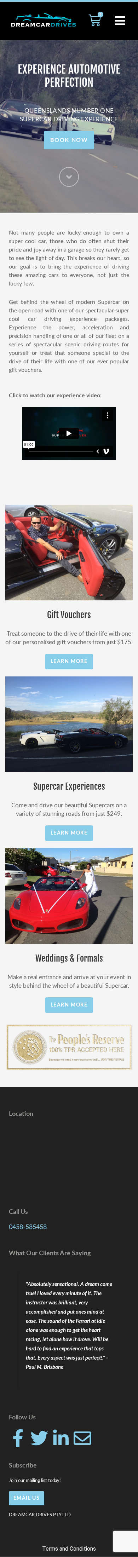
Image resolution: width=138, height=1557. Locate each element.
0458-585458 (28, 1227)
